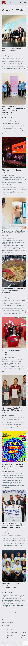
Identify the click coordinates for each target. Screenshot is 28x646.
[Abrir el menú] (25, 3)
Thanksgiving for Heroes (11, 170)
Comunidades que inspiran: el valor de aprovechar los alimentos (13, 291)
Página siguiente (20, 613)
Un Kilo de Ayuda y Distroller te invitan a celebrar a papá (13, 465)
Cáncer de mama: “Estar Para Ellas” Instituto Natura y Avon (13, 232)
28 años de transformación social (12, 351)
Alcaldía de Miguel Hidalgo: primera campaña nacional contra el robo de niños (12, 526)
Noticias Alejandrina (11, 2)
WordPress (11, 643)
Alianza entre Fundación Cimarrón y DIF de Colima (12, 409)
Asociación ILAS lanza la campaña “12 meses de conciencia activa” (11, 586)
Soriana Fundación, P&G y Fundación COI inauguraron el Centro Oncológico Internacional (13, 109)
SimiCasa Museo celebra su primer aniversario (13, 50)
